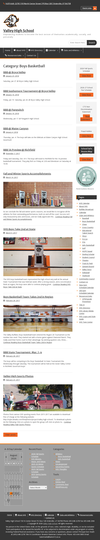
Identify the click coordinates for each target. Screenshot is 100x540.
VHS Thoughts (61, 469)
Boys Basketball (88, 221)
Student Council (88, 257)
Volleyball (86, 272)
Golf (83, 248)
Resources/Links (85, 296)
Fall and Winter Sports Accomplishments (27, 173)
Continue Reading (27, 342)
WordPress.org (61, 487)
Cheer (84, 224)
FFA (83, 242)
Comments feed (62, 484)
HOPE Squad (87, 251)
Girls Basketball (88, 245)
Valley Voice (86, 269)
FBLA (84, 236)
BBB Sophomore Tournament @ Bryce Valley (29, 90)
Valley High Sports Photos (18, 376)
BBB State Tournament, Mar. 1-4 (22, 352)
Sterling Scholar (88, 254)
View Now (86, 75)
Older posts (10, 434)
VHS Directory (84, 308)
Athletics (59, 454)
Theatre (85, 260)
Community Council (87, 279)
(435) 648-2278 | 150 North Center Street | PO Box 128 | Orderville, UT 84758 (38, 4)
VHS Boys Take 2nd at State (19, 229)
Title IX (82, 305)
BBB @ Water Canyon (15, 128)
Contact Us (31, 55)
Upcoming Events (62, 467)
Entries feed (60, 482)
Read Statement (85, 118)
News (58, 461)
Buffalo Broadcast (86, 209)
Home (7, 50)
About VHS (83, 206)
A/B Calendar (84, 203)
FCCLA (84, 239)
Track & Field (87, 263)
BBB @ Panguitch (13, 109)
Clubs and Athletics (86, 215)
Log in (58, 479)
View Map (86, 159)
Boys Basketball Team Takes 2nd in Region (28, 296)
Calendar (82, 212)
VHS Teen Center (86, 322)
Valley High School (18, 30)
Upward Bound (88, 266)
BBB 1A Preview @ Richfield (19, 149)
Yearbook (86, 275)
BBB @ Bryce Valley (14, 72)
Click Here (86, 135)
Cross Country (87, 227)
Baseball (85, 218)
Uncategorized (61, 464)
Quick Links (87, 8)
